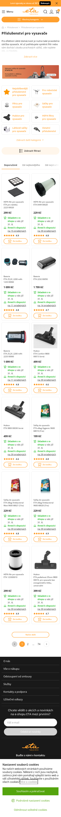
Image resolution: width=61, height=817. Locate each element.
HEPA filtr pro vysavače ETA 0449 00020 (43, 203)
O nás (6, 661)
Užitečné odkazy (13, 699)
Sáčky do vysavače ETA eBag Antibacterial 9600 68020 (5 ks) (43, 503)
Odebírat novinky (30, 731)
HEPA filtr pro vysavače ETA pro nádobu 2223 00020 (14, 205)
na (17, 230)
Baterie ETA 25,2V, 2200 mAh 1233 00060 (13, 279)
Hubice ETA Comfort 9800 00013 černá (41, 354)
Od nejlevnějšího (31, 165)
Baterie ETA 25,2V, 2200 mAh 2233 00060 (13, 354)
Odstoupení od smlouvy (17, 676)
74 (39, 644)
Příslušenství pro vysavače (32, 27)
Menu (7, 12)
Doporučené (10, 165)
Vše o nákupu (11, 668)
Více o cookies (28, 782)
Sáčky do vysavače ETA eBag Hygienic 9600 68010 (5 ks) (44, 428)
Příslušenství (12, 27)
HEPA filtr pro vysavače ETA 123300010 (14, 576)
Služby (7, 684)
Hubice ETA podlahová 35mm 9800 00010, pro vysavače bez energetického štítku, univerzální (45, 580)
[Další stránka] (46, 644)
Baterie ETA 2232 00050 (40, 278)
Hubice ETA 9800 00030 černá (13, 427)
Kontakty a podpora (15, 691)
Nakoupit (45, 3)
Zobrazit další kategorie (28, 140)
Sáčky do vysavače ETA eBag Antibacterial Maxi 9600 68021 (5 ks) (14, 503)
